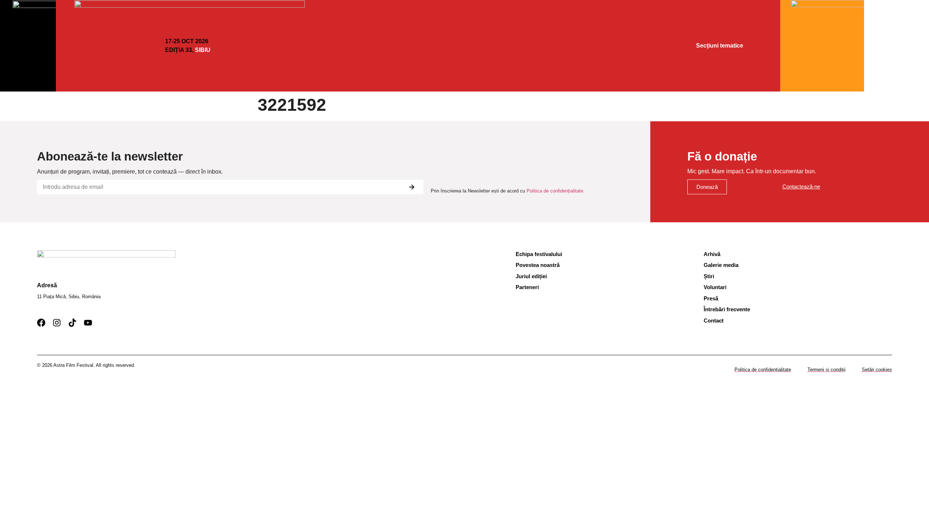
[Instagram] (57, 323)
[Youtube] (88, 323)
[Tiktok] (72, 323)
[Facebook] (41, 323)
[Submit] (411, 187)
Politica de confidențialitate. (556, 191)
